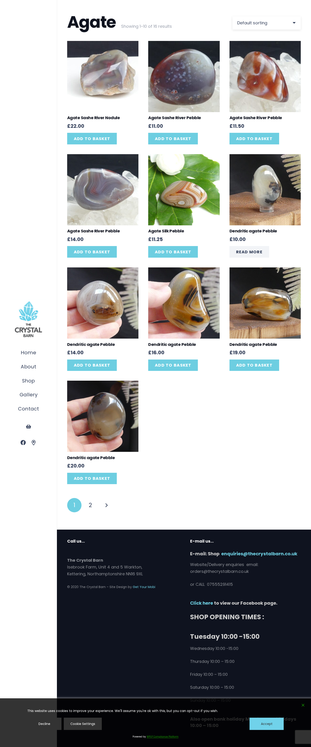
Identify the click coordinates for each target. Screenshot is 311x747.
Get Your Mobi (144, 587)
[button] (37, 381)
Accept (267, 724)
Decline (44, 724)
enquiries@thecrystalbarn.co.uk (259, 554)
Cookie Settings (82, 724)
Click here (201, 603)
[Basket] (28, 427)
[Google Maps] (33, 443)
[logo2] (28, 319)
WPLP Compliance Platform (162, 736)
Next (106, 505)
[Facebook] (23, 443)
